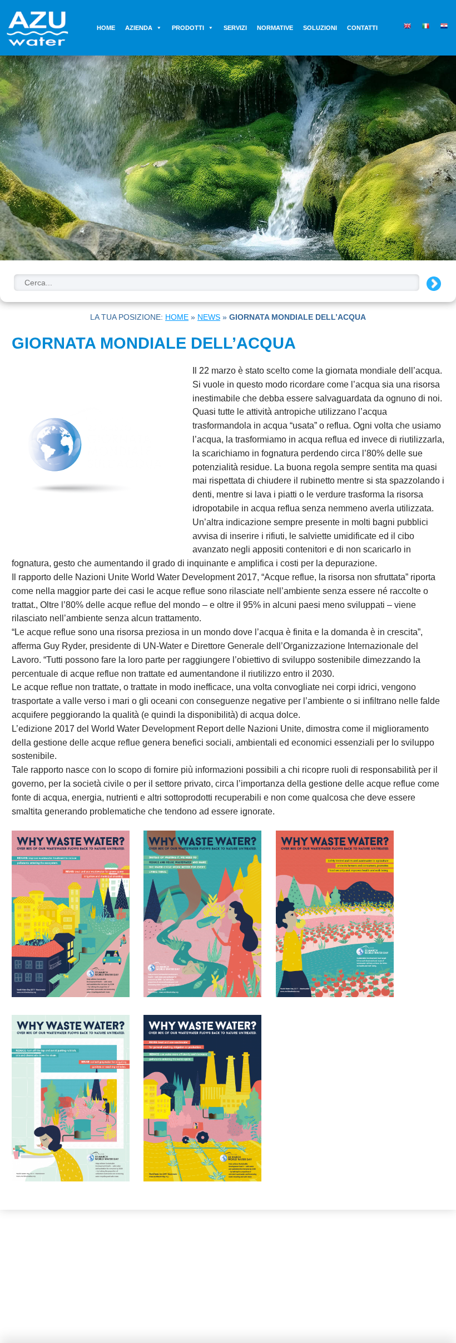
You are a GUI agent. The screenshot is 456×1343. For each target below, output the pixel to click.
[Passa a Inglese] (405, 24)
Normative (275, 27)
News (208, 317)
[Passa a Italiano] (424, 24)
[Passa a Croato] (442, 24)
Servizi (235, 27)
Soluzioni (320, 27)
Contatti (362, 27)
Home (106, 27)
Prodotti (188, 27)
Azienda (138, 27)
